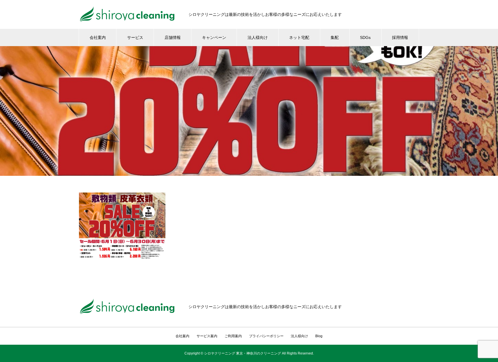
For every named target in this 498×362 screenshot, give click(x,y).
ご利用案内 (233, 336)
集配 (335, 37)
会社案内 (98, 37)
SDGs (365, 37)
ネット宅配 (299, 37)
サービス (135, 37)
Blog (318, 336)
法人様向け (258, 37)
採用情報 (400, 37)
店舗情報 (173, 37)
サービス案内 (207, 336)
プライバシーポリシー (266, 336)
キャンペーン (214, 37)
